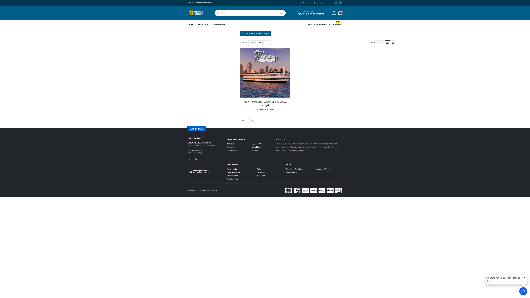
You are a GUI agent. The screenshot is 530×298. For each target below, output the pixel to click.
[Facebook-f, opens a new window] (190, 159)
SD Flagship (265, 105)
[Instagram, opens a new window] (340, 3)
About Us (203, 24)
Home (190, 24)
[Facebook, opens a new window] (336, 3)
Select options (267, 94)
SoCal (283, 101)
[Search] (282, 13)
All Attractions (253, 101)
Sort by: (243, 42)
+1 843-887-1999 (313, 13)
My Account (305, 3)
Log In (323, 3)
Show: (372, 42)
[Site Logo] (195, 13)
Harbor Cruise (271, 101)
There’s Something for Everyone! (325, 24)
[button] (387, 42)
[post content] (265, 73)
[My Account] (334, 13)
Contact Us (219, 24)
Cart (316, 3)
